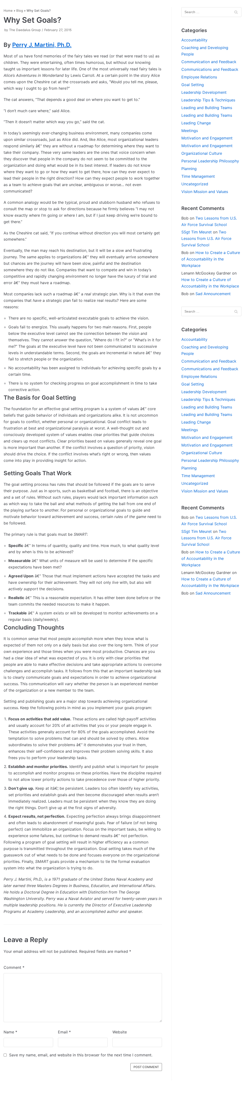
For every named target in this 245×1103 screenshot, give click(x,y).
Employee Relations (199, 77)
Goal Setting (192, 84)
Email (64, 1032)
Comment (14, 967)
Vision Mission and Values (204, 191)
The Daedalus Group (25, 30)
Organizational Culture (201, 153)
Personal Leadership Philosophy (210, 161)
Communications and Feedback (209, 69)
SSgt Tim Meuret (196, 232)
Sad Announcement (213, 293)
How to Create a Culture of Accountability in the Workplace (210, 259)
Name (10, 1032)
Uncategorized (194, 184)
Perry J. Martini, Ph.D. (42, 44)
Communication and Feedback (208, 61)
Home (8, 10)
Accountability (194, 40)
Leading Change (196, 123)
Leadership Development (204, 92)
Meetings (189, 130)
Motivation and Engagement (207, 138)
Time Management (198, 176)
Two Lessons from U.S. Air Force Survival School (206, 238)
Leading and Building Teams (206, 107)
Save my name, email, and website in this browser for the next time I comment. (80, 1055)
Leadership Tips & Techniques (208, 100)
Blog (19, 10)
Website (119, 1032)
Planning (189, 168)
